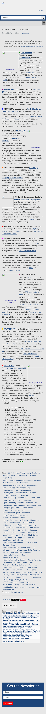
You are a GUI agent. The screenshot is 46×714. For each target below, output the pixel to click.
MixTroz (5, 231)
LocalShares (32, 532)
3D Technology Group (16, 473)
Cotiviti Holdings (9, 495)
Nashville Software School (13, 557)
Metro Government (20, 540)
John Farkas (34, 527)
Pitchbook (20, 567)
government (20, 510)
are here (32, 396)
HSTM (29, 277)
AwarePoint (7, 478)
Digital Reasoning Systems (13, 503)
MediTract (7, 540)
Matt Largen (7, 537)
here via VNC (15, 270)
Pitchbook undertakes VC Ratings (32, 46)
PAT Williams (26, 53)
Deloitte (12, 500)
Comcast (33, 493)
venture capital (21, 587)
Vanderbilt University (11, 585)
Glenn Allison (27, 508)
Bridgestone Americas (11, 485)
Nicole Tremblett (34, 560)
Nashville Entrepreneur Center (15, 555)
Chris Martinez (21, 493)
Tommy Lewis (21, 575)
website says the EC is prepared (27, 199)
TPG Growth (34, 575)
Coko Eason (31, 219)
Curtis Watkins (23, 495)
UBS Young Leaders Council (14, 582)
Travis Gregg (8, 580)
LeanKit (13, 532)
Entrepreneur (19, 505)
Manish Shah (21, 535)
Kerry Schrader (31, 530)
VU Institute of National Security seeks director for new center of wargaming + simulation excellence (20, 620)
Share (7, 599)
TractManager (8, 577)
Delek (5, 500)
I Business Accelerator (11, 523)
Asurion (33, 475)
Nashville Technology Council (14, 560)
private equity (31, 567)
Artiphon (34, 229)
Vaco (29, 582)
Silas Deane (31, 570)
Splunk (5, 572)
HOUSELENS (9, 89)
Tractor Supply (21, 577)
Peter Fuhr (33, 565)
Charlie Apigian (26, 490)
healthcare (26, 513)
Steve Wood (15, 572)
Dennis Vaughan (24, 500)
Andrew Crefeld (9, 475)
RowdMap (33, 168)
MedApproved (20, 537)
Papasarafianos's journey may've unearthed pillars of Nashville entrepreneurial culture (17, 638)
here (31, 268)
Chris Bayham (8, 493)
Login (40, 11)
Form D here (31, 72)
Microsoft (6, 550)
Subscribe (8, 703)
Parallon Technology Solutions (15, 565)
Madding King (8, 535)
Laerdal (5, 532)
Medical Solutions (30, 354)
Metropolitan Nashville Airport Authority (18, 547)
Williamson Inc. (8, 590)
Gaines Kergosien (34, 505)
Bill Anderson (22, 483)
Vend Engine (8, 587)
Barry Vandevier (9, 483)
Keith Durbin (18, 530)
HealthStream (8, 515)
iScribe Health (28, 523)
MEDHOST (32, 537)
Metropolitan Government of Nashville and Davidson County (20, 543)
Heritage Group (22, 515)
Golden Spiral (8, 510)
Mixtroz (6, 552)
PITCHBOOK (9, 366)
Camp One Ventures (30, 485)
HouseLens (34, 520)
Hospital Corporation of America (15, 520)
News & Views (17, 592)
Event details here (9, 234)
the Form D (33, 243)
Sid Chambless (18, 570)
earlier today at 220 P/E (28, 304)
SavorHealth (38, 231)
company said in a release (12, 178)
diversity (29, 503)
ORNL (31, 562)
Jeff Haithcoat (21, 527)
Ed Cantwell (7, 505)
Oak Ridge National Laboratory (15, 562)
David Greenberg (9, 498)
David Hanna (23, 498)
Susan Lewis (27, 572)
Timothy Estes (8, 575)
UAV (25, 580)
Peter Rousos (8, 567)
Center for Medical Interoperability (16, 488)
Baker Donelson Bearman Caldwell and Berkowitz (22, 480)
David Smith (35, 498)
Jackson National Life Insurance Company (19, 525)
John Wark (7, 530)
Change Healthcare (10, 490)
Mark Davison (33, 535)
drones (38, 503)
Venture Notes (35, 587)
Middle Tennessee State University (27, 550)
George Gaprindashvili (16, 368)
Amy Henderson (33, 473)
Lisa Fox (22, 532)
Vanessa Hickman (28, 585)
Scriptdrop (16, 231)
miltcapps (25, 33)
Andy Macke (22, 475)
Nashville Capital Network (21, 552)
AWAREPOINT (9, 329)
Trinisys (18, 580)
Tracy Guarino (35, 577)
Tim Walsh (38, 572)
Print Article (9, 605)
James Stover (8, 527)
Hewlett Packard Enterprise (14, 518)
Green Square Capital (27, 251)
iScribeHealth (24, 58)
